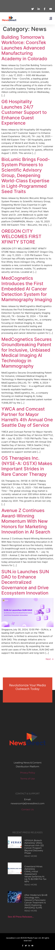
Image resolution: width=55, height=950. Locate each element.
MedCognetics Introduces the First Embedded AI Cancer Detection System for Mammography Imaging (26, 288)
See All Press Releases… (21, 916)
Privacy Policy (27, 772)
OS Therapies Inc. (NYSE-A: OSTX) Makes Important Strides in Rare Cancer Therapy (26, 466)
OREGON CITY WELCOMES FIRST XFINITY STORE (21, 236)
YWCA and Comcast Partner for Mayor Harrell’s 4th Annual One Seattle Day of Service (27, 417)
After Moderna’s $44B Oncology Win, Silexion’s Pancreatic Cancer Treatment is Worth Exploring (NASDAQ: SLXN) (35, 901)
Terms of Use (27, 778)
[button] (50, 18)
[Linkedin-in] (29, 946)
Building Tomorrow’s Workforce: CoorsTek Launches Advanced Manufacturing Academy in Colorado (24, 47)
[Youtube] (32, 946)
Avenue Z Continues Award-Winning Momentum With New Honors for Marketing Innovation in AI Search (25, 521)
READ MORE (30, 856)
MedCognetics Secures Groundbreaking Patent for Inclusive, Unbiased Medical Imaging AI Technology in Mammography (26, 353)
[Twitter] (26, 946)
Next (50, 659)
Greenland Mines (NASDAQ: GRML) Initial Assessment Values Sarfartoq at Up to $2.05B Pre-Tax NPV (35, 874)
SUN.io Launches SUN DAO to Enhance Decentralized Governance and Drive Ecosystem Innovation (25, 582)
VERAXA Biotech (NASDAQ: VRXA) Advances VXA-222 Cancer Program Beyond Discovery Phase (34, 846)
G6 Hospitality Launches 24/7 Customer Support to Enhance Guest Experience (24, 112)
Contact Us (27, 809)
